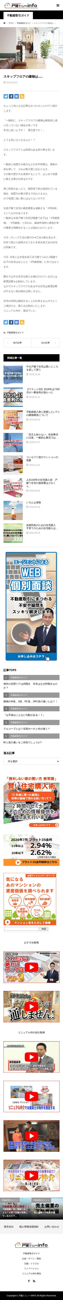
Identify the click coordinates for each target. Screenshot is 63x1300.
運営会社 (11, 1226)
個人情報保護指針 (31, 1226)
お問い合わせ (51, 1226)
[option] (15, 1209)
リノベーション (31, 1268)
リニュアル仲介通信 (31, 1273)
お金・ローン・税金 (31, 1258)
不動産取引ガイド (18, 15)
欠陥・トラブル (31, 1263)
